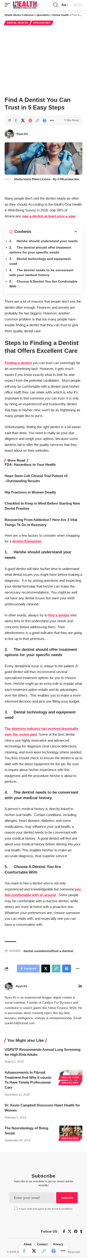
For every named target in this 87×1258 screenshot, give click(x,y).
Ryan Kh (22, 134)
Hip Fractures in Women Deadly (30, 492)
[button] (9, 5)
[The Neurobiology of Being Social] (70, 1132)
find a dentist (58, 615)
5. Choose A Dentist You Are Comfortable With (43, 284)
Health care (70, 1077)
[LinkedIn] (80, 986)
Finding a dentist (18, 363)
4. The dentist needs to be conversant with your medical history (41, 272)
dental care (32, 951)
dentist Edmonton (26, 541)
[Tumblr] (81, 1231)
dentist (46, 951)
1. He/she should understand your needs (43, 241)
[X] (69, 1231)
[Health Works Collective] (25, 5)
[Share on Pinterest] (30, 120)
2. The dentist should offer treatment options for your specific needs (40, 250)
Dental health (17, 22)
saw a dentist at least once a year (48, 216)
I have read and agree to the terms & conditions (46, 1208)
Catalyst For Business (57, 1002)
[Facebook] (64, 1231)
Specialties (41, 22)
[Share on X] (23, 120)
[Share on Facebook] (16, 120)
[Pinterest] (75, 1231)
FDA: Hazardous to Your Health (30, 464)
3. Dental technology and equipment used (40, 261)
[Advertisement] (43, 60)
